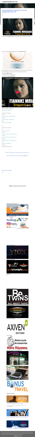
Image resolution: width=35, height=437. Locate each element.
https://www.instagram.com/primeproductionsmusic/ (9, 140)
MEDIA (6, 170)
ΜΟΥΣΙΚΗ (3, 170)
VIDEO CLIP (9, 170)
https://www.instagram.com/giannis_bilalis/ (8, 119)
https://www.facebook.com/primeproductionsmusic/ (9, 137)
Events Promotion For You (10, 2)
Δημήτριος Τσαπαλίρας (10, 155)
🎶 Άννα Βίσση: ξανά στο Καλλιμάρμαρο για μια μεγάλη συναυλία (16, 428)
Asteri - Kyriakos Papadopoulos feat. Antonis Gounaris (15, 403)
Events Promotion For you (26, 152)
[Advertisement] (18, 43)
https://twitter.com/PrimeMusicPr (6, 143)
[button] (2, 14)
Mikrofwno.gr (19, 152)
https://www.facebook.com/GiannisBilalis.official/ (9, 116)
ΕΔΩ (27, 155)
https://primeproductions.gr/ (6, 130)
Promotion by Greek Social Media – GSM (11, 152)
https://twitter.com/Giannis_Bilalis (6, 122)
